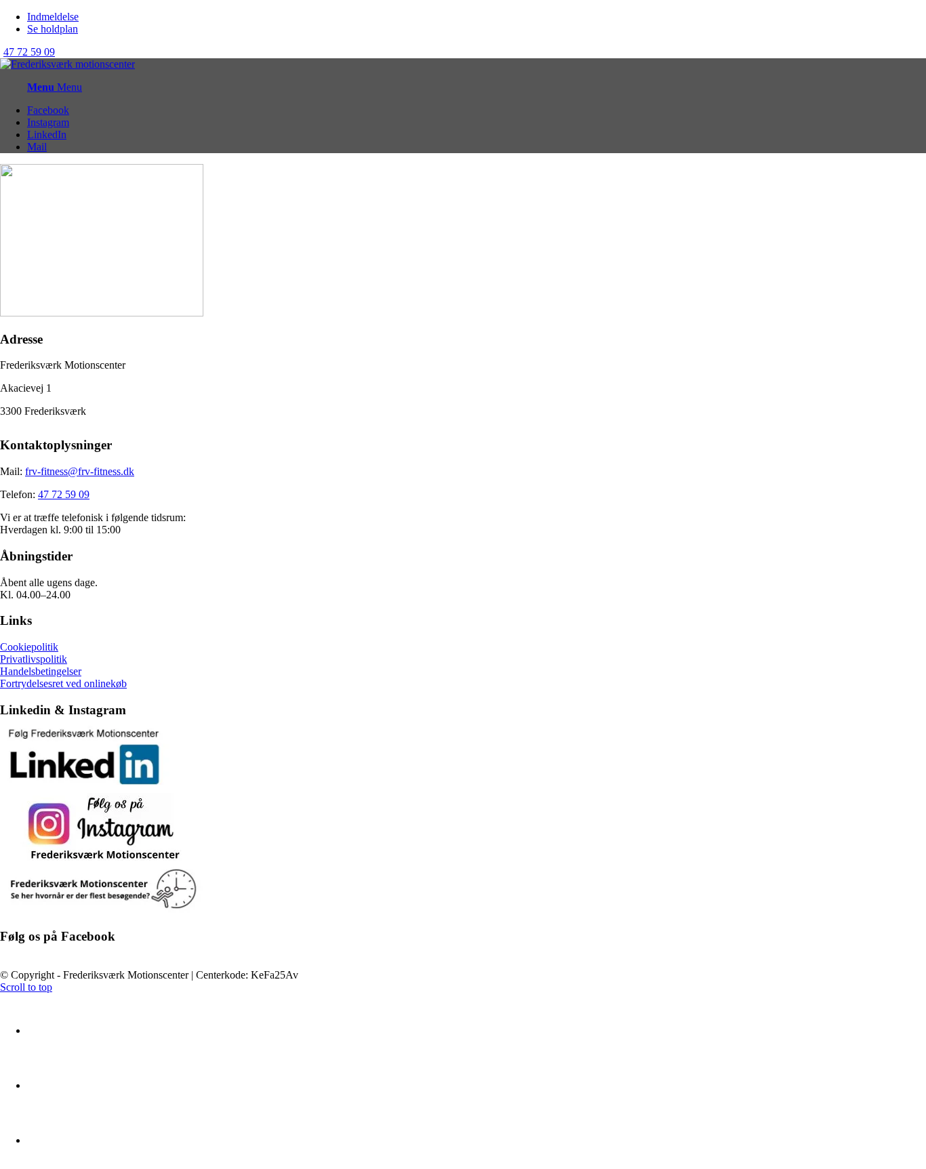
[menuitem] (476, 17)
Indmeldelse (53, 16)
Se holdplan (52, 29)
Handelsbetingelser (40, 671)
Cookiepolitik (29, 647)
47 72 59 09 (29, 52)
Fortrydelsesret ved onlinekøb (63, 683)
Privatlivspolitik (33, 659)
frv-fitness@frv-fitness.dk (79, 471)
